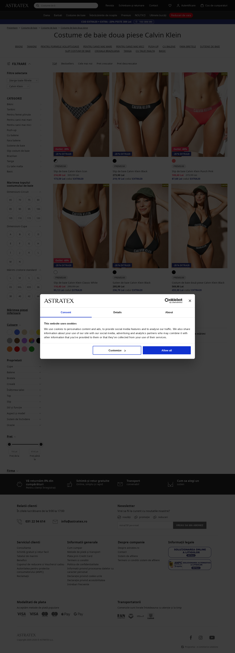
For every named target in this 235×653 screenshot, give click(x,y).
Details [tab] (117, 312)
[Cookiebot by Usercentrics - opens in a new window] (167, 300)
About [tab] (169, 312)
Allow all (167, 350)
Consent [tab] (66, 312)
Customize (115, 350)
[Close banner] (190, 301)
